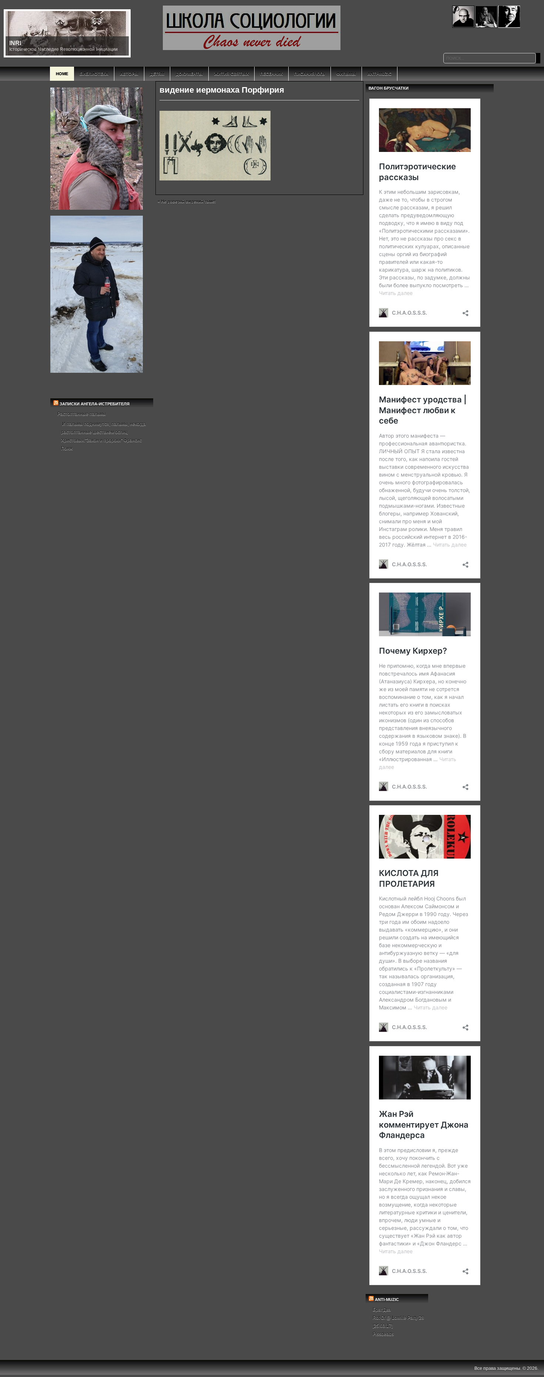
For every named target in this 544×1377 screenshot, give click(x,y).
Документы (189, 74)
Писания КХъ (309, 74)
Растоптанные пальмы (81, 414)
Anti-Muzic (379, 74)
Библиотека (94, 74)
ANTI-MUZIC (387, 1299)
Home (62, 74)
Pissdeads (383, 1334)
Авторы (129, 74)
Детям (157, 74)
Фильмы (346, 74)
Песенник (271, 74)
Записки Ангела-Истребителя (95, 404)
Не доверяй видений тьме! (188, 201)
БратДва (382, 1309)
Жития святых (231, 74)
